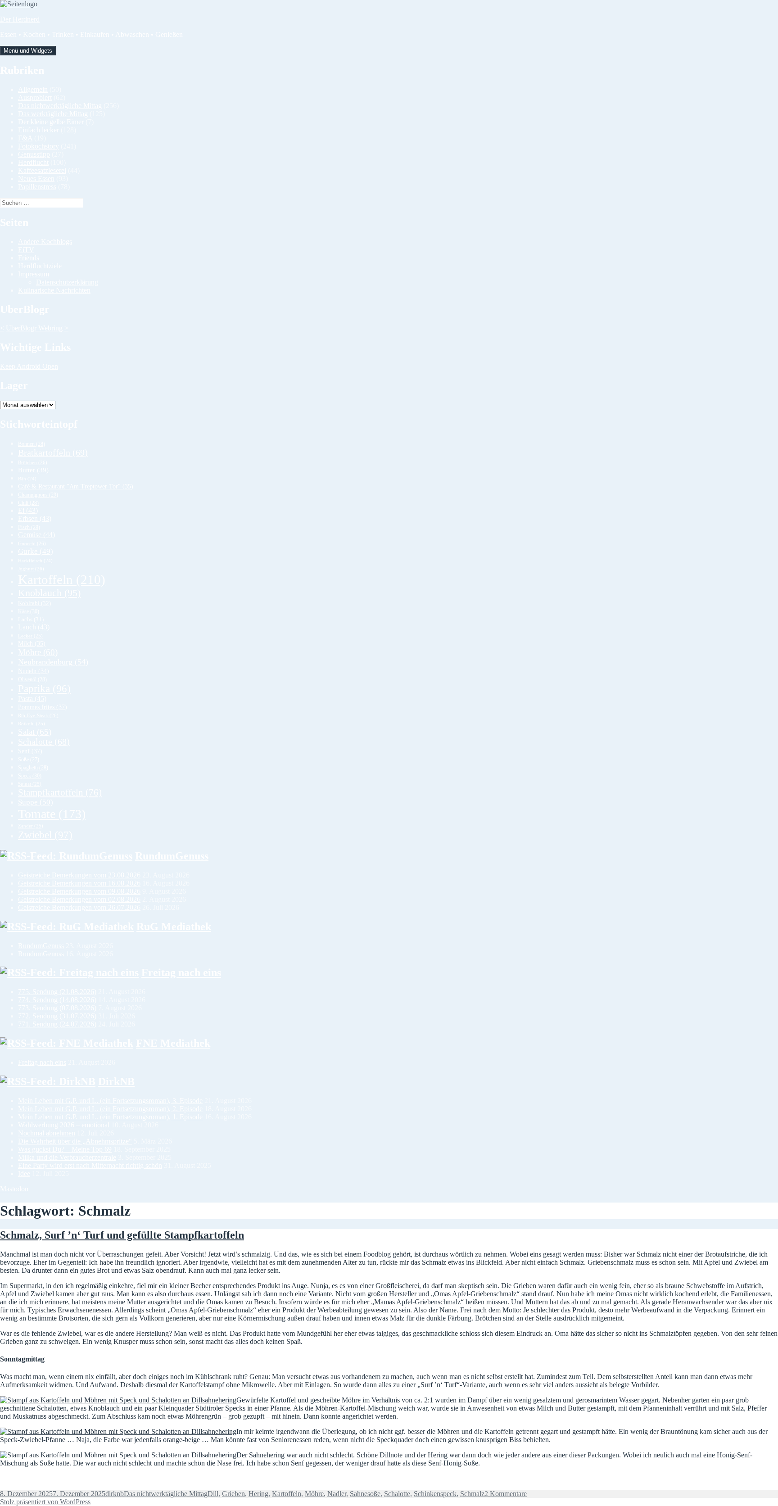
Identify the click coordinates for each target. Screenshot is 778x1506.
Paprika (44, 688)
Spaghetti (33, 767)
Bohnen (31, 444)
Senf (30, 751)
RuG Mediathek (173, 926)
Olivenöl (32, 679)
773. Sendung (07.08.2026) (57, 1008)
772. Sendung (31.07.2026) (57, 1016)
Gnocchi (32, 543)
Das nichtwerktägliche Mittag (60, 105)
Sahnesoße (365, 1493)
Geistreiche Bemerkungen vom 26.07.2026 (79, 907)
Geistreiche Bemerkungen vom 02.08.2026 (79, 899)
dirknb (114, 1493)
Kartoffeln (61, 579)
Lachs (31, 619)
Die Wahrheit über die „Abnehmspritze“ (75, 1141)
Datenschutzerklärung (67, 282)
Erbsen (34, 518)
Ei (28, 510)
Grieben (233, 1493)
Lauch (34, 627)
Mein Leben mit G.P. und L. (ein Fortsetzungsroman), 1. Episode (110, 1117)
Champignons (38, 495)
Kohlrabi (34, 603)
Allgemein (33, 89)
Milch (31, 643)
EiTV (26, 249)
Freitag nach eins (181, 972)
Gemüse (36, 534)
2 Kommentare (505, 1493)
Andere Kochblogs (45, 241)
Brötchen (32, 462)
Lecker (30, 635)
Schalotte (44, 741)
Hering (258, 1493)
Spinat (29, 784)
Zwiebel (45, 835)
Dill (213, 1493)
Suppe (35, 802)
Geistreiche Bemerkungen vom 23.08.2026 (79, 875)
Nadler (336, 1493)
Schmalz (472, 1493)
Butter (33, 470)
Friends (28, 258)
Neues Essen (36, 178)
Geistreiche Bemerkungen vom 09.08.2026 (79, 891)
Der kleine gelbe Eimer (51, 122)
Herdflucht (33, 162)
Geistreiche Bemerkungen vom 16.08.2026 (79, 883)
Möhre (38, 652)
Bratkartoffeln (53, 452)
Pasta (32, 698)
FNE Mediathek (173, 1043)
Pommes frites (42, 706)
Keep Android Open (29, 366)
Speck (29, 776)
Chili (28, 503)
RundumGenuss (171, 856)
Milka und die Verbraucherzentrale (67, 1157)
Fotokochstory (38, 146)
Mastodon (14, 1189)
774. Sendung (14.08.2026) (57, 1000)
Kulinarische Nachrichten (54, 290)
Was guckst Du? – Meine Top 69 (65, 1149)
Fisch (29, 527)
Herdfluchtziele (40, 266)
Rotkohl (31, 723)
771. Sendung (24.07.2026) (57, 1024)
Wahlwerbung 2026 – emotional (63, 1125)
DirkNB (116, 1081)
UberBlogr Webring (34, 328)
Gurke (35, 551)
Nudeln (33, 671)
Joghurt (31, 568)
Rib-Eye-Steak (38, 715)
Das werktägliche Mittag (53, 114)
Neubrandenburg (53, 661)
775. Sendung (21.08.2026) (57, 991)
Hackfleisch (35, 560)
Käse (28, 611)
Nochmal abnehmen (46, 1133)
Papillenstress (37, 186)
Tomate (52, 814)
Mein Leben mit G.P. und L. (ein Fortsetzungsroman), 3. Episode (110, 1100)
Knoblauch (49, 592)
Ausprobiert (35, 97)
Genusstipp (34, 154)
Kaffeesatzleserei (42, 170)
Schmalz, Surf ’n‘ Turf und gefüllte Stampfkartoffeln (122, 1235)
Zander (30, 825)
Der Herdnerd (20, 19)
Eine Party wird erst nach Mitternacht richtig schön (90, 1165)
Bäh (27, 478)
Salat (34, 732)
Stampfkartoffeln (60, 792)
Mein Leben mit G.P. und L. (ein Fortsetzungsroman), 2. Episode (110, 1109)
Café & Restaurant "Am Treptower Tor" (75, 486)
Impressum (33, 274)
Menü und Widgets (28, 50)
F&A (25, 138)
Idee (24, 1173)
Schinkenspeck (435, 1493)
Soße (28, 760)
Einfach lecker (38, 130)
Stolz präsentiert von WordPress (45, 1502)
